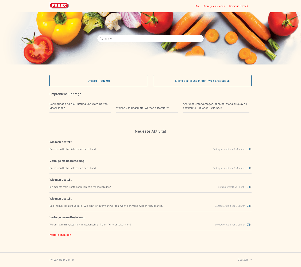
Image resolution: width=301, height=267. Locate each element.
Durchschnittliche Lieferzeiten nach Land (72, 149)
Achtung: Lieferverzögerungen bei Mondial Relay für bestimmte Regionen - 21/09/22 (215, 106)
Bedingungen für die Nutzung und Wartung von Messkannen (78, 106)
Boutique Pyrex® (238, 6)
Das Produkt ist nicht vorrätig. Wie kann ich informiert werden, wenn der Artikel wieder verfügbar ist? (106, 205)
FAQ (197, 6)
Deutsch (243, 259)
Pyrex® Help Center (61, 259)
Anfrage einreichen (214, 6)
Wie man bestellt (60, 142)
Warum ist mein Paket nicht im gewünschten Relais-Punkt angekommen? (90, 224)
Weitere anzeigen (60, 234)
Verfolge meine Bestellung (66, 161)
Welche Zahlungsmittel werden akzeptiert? (142, 108)
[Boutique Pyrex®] (59, 8)
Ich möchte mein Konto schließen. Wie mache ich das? (80, 186)
